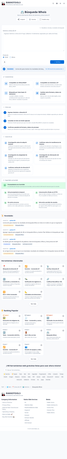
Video (29, 377)
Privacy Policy (6, 405)
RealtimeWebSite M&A (31, 407)
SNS (62, 377)
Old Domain (28, 423)
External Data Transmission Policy (10, 408)
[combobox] (35, 370)
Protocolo (5, 55)
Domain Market (29, 418)
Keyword (27, 410)
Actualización (7, 244)
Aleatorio (17, 377)
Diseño (5, 377)
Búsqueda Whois (20, 225)
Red (25, 374)
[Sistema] (60, 3)
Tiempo (61, 374)
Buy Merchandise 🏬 (8, 417)
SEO (29, 374)
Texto (20, 374)
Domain (27, 415)
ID (25, 402)
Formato (33, 379)
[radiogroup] (33, 57)
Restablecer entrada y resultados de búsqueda (53, 28)
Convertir (55, 374)
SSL (38, 379)
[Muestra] (4, 62)
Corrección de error (8, 225)
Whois (13, 57)
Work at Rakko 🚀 (7, 414)
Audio (43, 377)
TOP (2, 387)
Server (27, 412)
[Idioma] (56, 3)
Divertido (48, 379)
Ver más (33, 304)
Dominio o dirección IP (9, 31)
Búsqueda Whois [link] (37, 387)
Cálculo (38, 377)
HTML (49, 374)
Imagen (11, 377)
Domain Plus (50, 410)
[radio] (3, 57)
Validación (26, 379)
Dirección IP (50, 377)
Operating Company (8, 412)
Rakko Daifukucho (52, 405)
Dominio (24, 377)
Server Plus (50, 407)
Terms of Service (7, 402)
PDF (34, 377)
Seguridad (34, 374)
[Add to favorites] (19, 266)
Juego (42, 379)
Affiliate (27, 420)
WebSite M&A (29, 405)
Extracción (19, 379)
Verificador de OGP (27, 244)
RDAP (6, 57)
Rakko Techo (50, 402)
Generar (57, 377)
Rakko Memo (51, 412)
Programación (42, 374)
